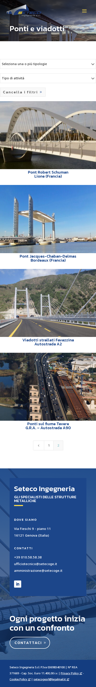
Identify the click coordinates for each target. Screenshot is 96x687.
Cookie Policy (18, 679)
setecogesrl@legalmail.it (49, 679)
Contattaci (28, 643)
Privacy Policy (70, 673)
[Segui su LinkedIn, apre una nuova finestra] (17, 584)
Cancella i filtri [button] (20, 92)
